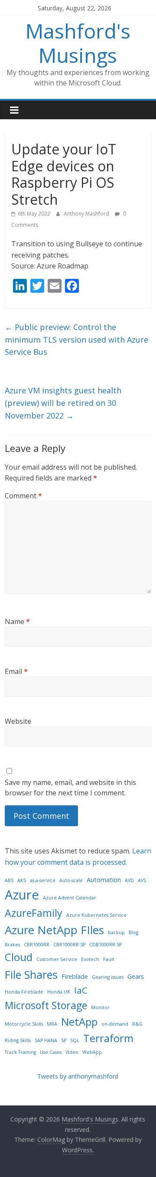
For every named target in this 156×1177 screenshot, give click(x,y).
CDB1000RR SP (105, 945)
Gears (135, 976)
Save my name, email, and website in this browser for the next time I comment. (70, 788)
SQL (74, 1040)
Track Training (20, 1052)
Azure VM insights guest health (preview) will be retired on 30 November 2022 (63, 403)
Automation (104, 880)
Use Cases (51, 1052)
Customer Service (56, 959)
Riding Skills (18, 1040)
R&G (137, 1024)
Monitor (100, 1007)
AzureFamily (33, 913)
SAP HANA (46, 1040)
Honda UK (58, 992)
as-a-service (42, 880)
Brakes (12, 945)
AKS (21, 880)
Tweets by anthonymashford (77, 1076)
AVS (142, 880)
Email (16, 671)
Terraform (108, 1038)
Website (18, 721)
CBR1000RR (36, 945)
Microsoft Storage (46, 1005)
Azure (22, 894)
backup (116, 932)
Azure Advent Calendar (69, 898)
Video (71, 1052)
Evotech (90, 959)
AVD (129, 880)
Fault (108, 959)
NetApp (79, 1021)
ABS (9, 880)
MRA (52, 1024)
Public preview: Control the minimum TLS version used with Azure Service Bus (76, 339)
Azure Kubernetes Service (96, 915)
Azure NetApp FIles (54, 930)
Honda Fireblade (24, 992)
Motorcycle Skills (24, 1024)
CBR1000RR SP (69, 945)
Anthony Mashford (87, 213)
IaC (81, 990)
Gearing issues (108, 977)
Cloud (18, 957)
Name (17, 621)
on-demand (114, 1024)
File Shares (31, 974)
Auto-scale (71, 880)
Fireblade (75, 976)
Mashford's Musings (78, 42)
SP (63, 1040)
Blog (133, 932)
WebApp (92, 1052)
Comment (23, 495)
